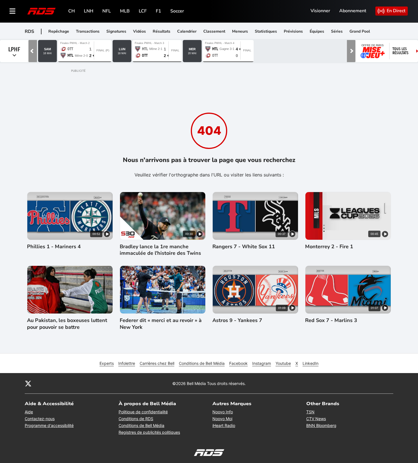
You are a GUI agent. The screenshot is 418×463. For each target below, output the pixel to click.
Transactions (88, 31)
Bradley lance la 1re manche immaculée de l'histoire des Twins (160, 249)
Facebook (238, 363)
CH (71, 11)
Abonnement (352, 11)
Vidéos (139, 31)
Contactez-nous (40, 418)
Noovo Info (222, 411)
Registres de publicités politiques (149, 432)
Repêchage (58, 31)
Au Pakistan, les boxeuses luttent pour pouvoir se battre (67, 323)
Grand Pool (359, 31)
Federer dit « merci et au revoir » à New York (161, 323)
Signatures (116, 31)
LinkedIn (310, 363)
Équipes (317, 31)
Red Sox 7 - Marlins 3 (331, 320)
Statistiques (266, 31)
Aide (29, 411)
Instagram (261, 363)
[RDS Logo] (41, 10)
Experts (107, 363)
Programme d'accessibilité (49, 425)
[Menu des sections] (12, 11)
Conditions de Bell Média (202, 363)
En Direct (396, 11)
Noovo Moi (222, 418)
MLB (125, 11)
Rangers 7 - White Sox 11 (243, 246)
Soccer (177, 11)
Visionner (320, 11)
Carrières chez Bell (157, 363)
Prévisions (293, 31)
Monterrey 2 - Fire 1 (329, 246)
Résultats (161, 31)
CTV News (316, 418)
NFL (106, 11)
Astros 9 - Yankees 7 (237, 320)
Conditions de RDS (136, 418)
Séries (337, 31)
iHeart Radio (223, 425)
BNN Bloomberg (321, 425)
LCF (143, 11)
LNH (88, 11)
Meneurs (240, 31)
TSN (310, 411)
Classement (214, 31)
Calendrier (186, 31)
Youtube (283, 363)
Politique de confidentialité (143, 411)
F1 (158, 11)
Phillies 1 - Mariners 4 (54, 246)
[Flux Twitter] (28, 383)
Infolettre (126, 363)
